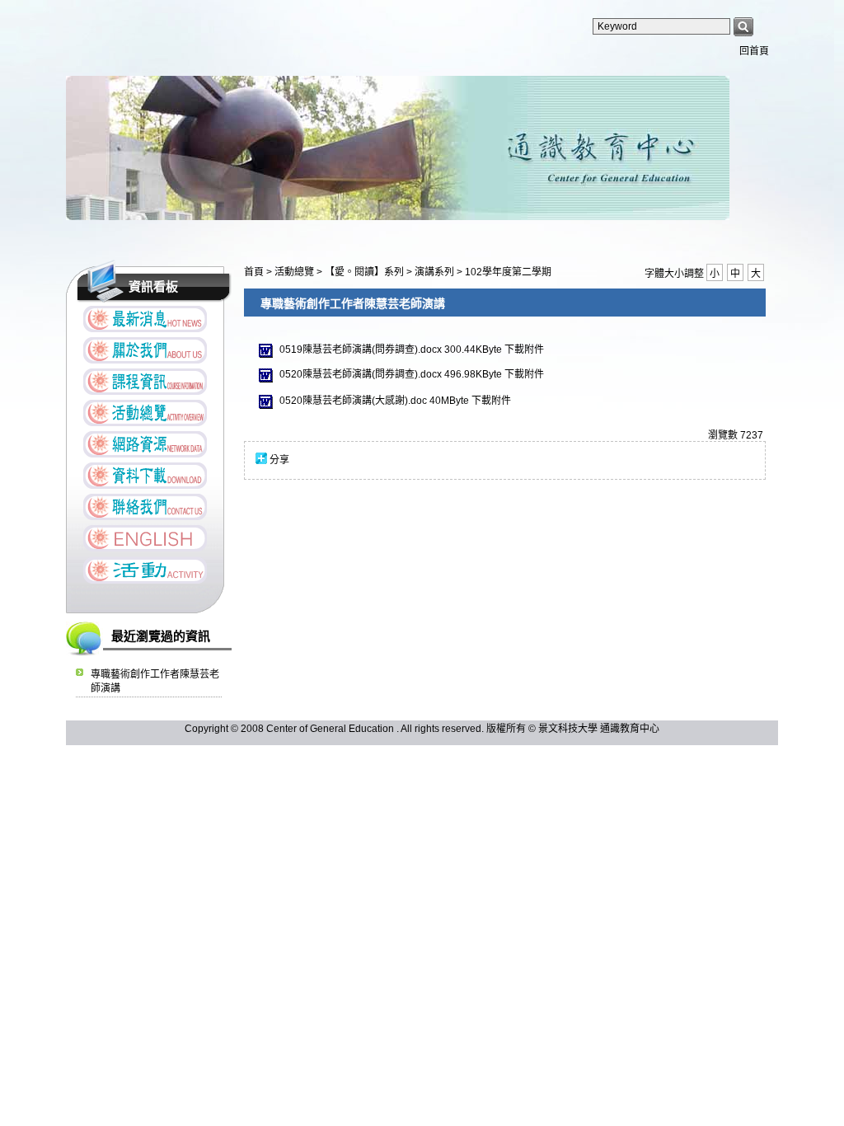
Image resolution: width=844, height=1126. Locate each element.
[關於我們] (145, 350)
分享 (279, 460)
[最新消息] (145, 319)
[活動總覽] (145, 413)
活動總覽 (295, 272)
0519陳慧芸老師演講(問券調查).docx (360, 349)
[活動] (145, 570)
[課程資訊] (145, 381)
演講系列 (436, 272)
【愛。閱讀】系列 (365, 272)
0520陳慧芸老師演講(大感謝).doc (353, 400)
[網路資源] (145, 444)
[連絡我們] (145, 507)
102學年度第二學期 (508, 272)
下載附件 (524, 349)
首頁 (254, 272)
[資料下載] (145, 475)
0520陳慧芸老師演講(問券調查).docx (360, 374)
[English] (145, 538)
